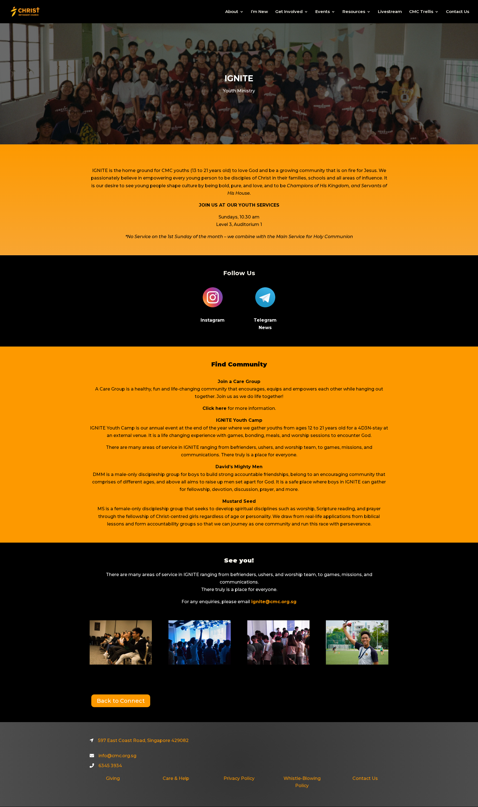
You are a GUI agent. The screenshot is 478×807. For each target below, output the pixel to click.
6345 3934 (110, 765)
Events (322, 12)
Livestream (390, 12)
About (231, 12)
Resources (353, 12)
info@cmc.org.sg (117, 755)
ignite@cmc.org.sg (274, 601)
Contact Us (457, 12)
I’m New (259, 12)
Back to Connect (121, 700)
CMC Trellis (421, 12)
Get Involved (289, 12)
